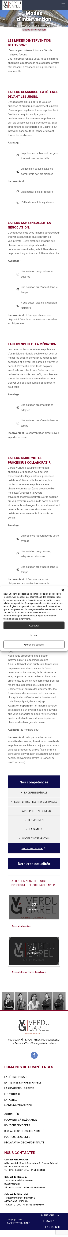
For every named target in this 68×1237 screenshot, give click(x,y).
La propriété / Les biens (19, 1088)
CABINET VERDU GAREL (19, 1223)
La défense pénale (35, 792)
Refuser (34, 634)
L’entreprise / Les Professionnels (35, 801)
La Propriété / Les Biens (36, 811)
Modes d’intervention (36, 838)
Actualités (11, 1114)
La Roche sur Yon (20, 1043)
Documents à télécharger (21, 1119)
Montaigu (36, 1043)
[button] (63, 590)
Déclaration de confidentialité (24, 1131)
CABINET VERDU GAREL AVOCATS (33, 26)
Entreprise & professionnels (22, 1082)
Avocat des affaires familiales (29, 972)
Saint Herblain (49, 1043)
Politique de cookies (17, 1125)
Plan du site (52, 1227)
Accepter (34, 625)
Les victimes (12, 1094)
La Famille (35, 829)
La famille (10, 1099)
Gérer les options (34, 644)
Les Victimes (36, 820)
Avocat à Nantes (21, 926)
